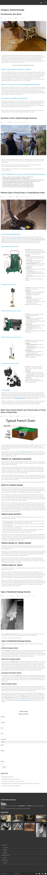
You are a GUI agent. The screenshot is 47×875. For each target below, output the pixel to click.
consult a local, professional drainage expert (20, 700)
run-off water (12, 652)
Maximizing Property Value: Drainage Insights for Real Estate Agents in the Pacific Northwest (20, 783)
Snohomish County (6, 855)
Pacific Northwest (14, 238)
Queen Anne (6, 847)
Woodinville (21, 805)
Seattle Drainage (22, 18)
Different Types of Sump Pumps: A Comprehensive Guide (23, 193)
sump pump (29, 196)
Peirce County (5, 860)
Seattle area (32, 59)
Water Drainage (32, 416)
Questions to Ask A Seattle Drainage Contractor (19, 118)
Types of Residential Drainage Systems (16, 592)
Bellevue (5, 852)
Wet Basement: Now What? (11, 14)
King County (4, 845)
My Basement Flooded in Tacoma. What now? (11, 785)
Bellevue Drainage (21, 416)
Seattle (12, 540)
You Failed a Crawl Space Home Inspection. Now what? (13, 781)
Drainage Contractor (20, 122)
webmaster (11, 18)
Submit (4, 767)
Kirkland (5, 850)
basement (18, 18)
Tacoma (5, 862)
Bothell (29, 805)
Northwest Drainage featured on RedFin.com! (11, 779)
